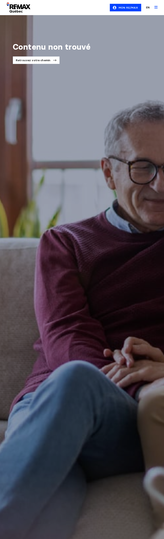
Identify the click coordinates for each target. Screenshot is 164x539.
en (148, 7)
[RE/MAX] (16, 8)
